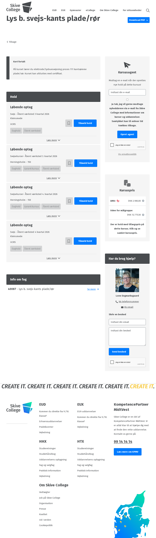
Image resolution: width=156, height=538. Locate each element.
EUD (54, 10)
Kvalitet (43, 514)
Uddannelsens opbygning (53, 459)
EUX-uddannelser (86, 411)
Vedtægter (44, 492)
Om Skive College (109, 10)
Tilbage (12, 42)
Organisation (46, 503)
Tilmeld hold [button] (85, 123)
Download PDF (137, 20)
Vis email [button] (128, 307)
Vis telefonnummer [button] (129, 301)
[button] (147, 10)
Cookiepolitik (46, 525)
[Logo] (19, 7)
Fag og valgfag (46, 465)
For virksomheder (132, 10)
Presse (42, 508)
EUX (63, 10)
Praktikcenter (46, 427)
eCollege (90, 10)
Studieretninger (47, 448)
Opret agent (127, 134)
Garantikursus (31, 168)
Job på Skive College (49, 497)
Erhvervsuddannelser (50, 421)
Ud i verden (45, 519)
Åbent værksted (32, 130)
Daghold (16, 130)
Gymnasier (75, 10)
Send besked (119, 351)
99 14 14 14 (123, 441)
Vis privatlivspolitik (127, 154)
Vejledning (44, 432)
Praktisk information (50, 470)
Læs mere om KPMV (127, 451)
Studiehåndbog (47, 454)
